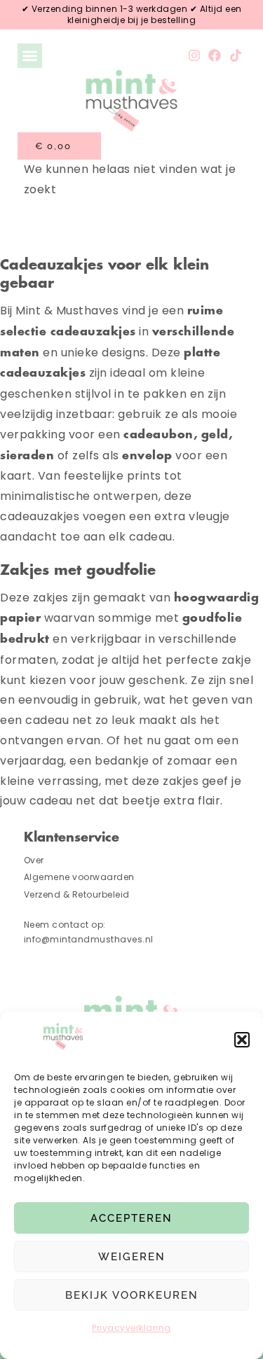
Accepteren (131, 1218)
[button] (242, 1040)
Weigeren (132, 1256)
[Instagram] (194, 56)
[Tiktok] (235, 56)
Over (34, 860)
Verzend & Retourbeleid (77, 894)
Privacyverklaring (131, 1328)
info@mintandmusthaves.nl (90, 939)
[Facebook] (215, 56)
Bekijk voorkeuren (131, 1295)
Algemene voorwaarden (79, 877)
